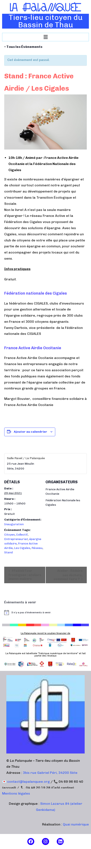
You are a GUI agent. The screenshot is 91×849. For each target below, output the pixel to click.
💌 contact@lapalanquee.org (26, 782)
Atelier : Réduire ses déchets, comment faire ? (68, 575)
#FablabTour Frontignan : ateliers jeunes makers (24, 574)
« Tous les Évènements (23, 47)
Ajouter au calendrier (30, 432)
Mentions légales (16, 793)
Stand (8, 552)
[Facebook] (30, 841)
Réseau (37, 548)
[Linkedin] (60, 841)
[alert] (45, 612)
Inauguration (14, 524)
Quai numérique (76, 824)
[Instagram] (45, 841)
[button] (45, 37)
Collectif (22, 534)
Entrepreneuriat (16, 539)
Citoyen (9, 534)
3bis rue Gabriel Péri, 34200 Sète (50, 773)
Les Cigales (22, 548)
